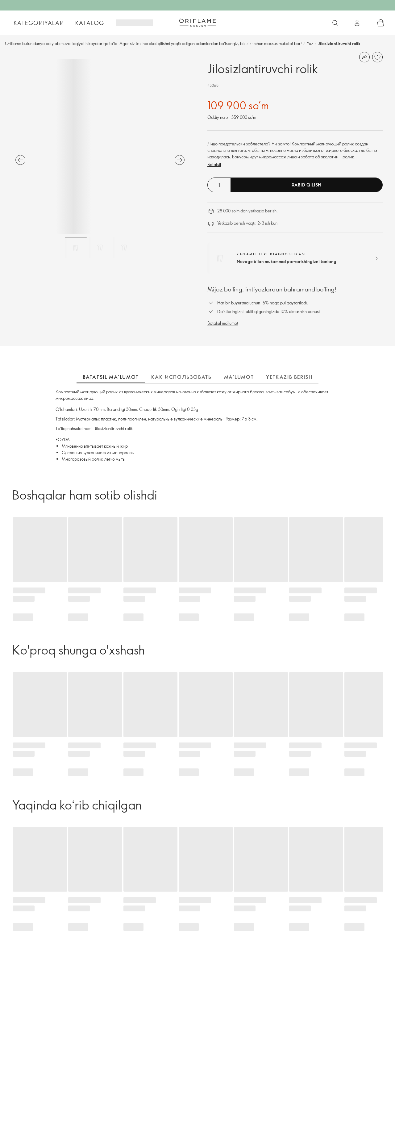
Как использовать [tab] (181, 377)
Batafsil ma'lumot (222, 323)
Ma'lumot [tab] (239, 377)
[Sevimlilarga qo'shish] (377, 57)
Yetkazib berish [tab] (289, 377)
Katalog (90, 23)
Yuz (310, 43)
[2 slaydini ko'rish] (100, 247)
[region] (100, 146)
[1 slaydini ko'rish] (76, 247)
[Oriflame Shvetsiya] (197, 22)
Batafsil (214, 164)
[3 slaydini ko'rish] (124, 247)
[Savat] (380, 22)
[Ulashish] (364, 57)
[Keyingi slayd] (180, 160)
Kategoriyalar (39, 23)
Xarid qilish (306, 185)
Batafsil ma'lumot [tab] (111, 377)
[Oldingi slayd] (20, 160)
